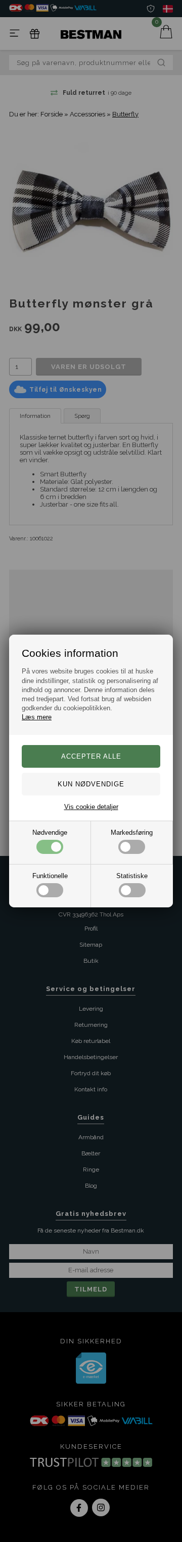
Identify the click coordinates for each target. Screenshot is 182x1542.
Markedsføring (132, 832)
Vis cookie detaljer (91, 807)
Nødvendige (49, 832)
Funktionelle (50, 876)
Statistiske (132, 876)
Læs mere (37, 717)
